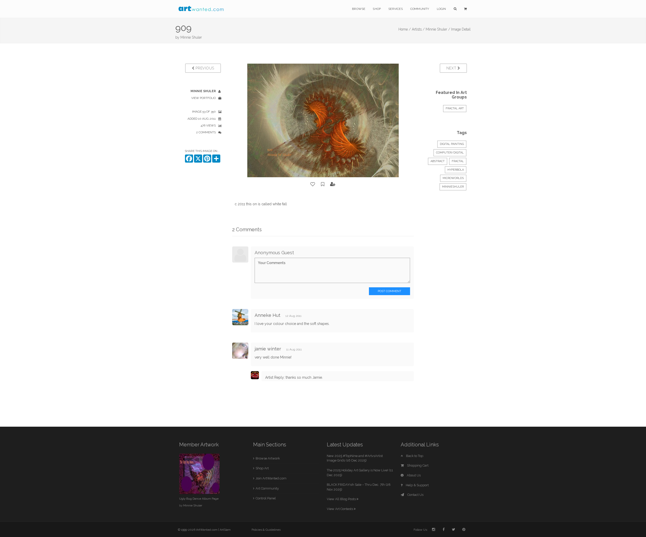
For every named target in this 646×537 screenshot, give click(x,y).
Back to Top (414, 456)
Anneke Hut (267, 315)
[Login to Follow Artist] (333, 184)
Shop (377, 9)
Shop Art (262, 468)
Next (452, 68)
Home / (404, 29)
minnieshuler (453, 186)
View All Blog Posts (342, 499)
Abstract (437, 161)
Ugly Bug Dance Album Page (199, 498)
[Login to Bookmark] (323, 184)
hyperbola (455, 169)
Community (419, 9)
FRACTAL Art (455, 108)
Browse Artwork (268, 458)
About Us (413, 475)
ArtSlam (225, 529)
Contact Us (415, 495)
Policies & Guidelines (266, 529)
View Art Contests (340, 509)
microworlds (453, 178)
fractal (458, 161)
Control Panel (266, 498)
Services (395, 9)
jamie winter (268, 348)
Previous (204, 68)
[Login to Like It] (313, 184)
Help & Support (417, 485)
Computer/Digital (450, 152)
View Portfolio (203, 98)
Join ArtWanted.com (271, 478)
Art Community (267, 488)
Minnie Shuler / (438, 29)
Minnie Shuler (191, 37)
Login (441, 9)
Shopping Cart (417, 465)
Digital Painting (452, 144)
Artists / (418, 29)
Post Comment (389, 291)
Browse (358, 9)
